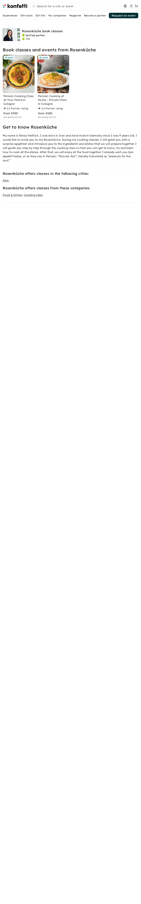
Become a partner (95, 15)
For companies (57, 15)
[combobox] (75, 6)
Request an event (123, 15)
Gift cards (26, 15)
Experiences (10, 15)
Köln (6, 180)
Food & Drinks (12, 195)
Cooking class (33, 195)
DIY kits (40, 15)
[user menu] (131, 6)
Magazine (75, 15)
